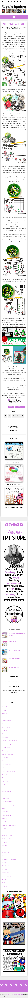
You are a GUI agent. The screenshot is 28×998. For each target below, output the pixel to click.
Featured (17, 406)
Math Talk (5, 818)
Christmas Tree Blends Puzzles (10, 380)
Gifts (3, 788)
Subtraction (6, 852)
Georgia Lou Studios (10, 996)
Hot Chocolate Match (14, 462)
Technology (5, 862)
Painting (4, 828)
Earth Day (5, 757)
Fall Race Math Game (14, 667)
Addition (4, 710)
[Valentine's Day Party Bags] (14, 496)
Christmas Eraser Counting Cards (11, 372)
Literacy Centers (7, 801)
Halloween (5, 794)
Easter (4, 761)
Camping (5, 730)
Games (4, 784)
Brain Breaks (6, 727)
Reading (4, 842)
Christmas (11, 406)
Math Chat (5, 811)
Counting (5, 751)
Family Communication (9, 771)
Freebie (4, 778)
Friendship (5, 781)
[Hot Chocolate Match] (14, 451)
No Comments (16, 28)
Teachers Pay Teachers (9, 859)
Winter (4, 883)
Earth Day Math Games (15, 650)
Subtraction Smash (14, 642)
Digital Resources (7, 754)
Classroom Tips (7, 744)
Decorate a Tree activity (19, 395)
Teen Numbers (6, 866)
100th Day (5, 707)
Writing (4, 886)
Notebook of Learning (9, 825)
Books (4, 723)
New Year (5, 822)
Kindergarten (6, 798)
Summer (4, 855)
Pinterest (5, 832)
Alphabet (5, 713)
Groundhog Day (6, 791)
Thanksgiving (6, 872)
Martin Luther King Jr (9, 805)
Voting (4, 879)
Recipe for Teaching (8, 27)
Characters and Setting (9, 734)
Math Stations (6, 815)
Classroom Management (9, 740)
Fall (3, 767)
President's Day (7, 835)
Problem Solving (7, 839)
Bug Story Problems (14, 659)
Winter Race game (18, 387)
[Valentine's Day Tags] (14, 474)
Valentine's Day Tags (14, 484)
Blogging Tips (6, 720)
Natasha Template (18, 994)
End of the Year (6, 764)
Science (4, 845)
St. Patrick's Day (7, 849)
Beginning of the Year (9, 717)
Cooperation (6, 747)
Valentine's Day (7, 876)
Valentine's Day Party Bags (14, 507)
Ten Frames (5, 869)
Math (23, 406)
